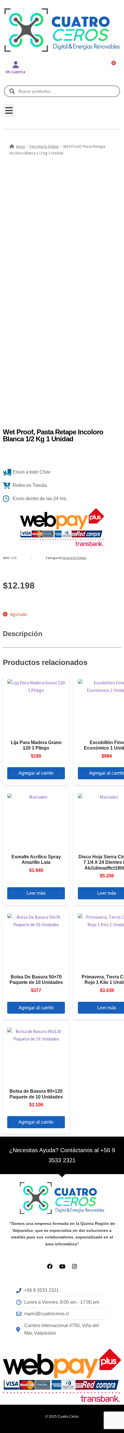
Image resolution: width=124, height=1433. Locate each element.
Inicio (20, 146)
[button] (9, 110)
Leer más (36, 893)
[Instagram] (74, 1266)
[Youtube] (62, 1266)
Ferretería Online (44, 146)
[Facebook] (49, 1266)
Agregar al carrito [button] (36, 773)
